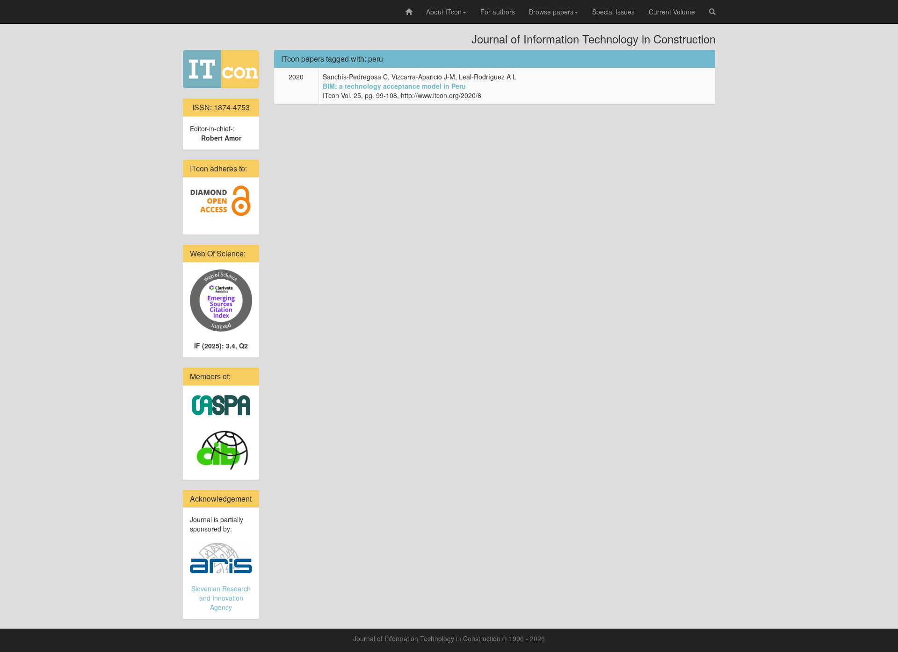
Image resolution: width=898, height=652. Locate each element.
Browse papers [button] (551, 11)
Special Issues (613, 11)
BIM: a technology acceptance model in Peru (394, 86)
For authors (497, 11)
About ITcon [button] (444, 11)
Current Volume (672, 11)
